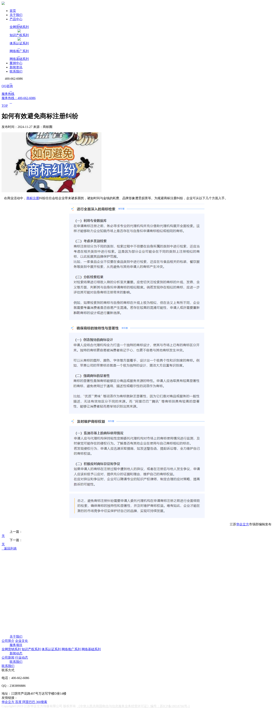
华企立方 (242, 524)
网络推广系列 (71, 649)
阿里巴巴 (29, 702)
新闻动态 (16, 653)
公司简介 (8, 640)
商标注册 (32, 198)
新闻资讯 (16, 67)
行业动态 (21, 657)
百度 (18, 702)
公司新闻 (8, 657)
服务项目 (16, 645)
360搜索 (41, 702)
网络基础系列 (91, 649)
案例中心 (16, 63)
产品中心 (16, 19)
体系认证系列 (51, 649)
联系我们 (16, 71)
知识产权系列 (31, 649)
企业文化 (21, 640)
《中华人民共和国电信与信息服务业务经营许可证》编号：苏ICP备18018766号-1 (133, 706)
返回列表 (9, 548)
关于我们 (16, 15)
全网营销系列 (11, 649)
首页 (13, 10)
